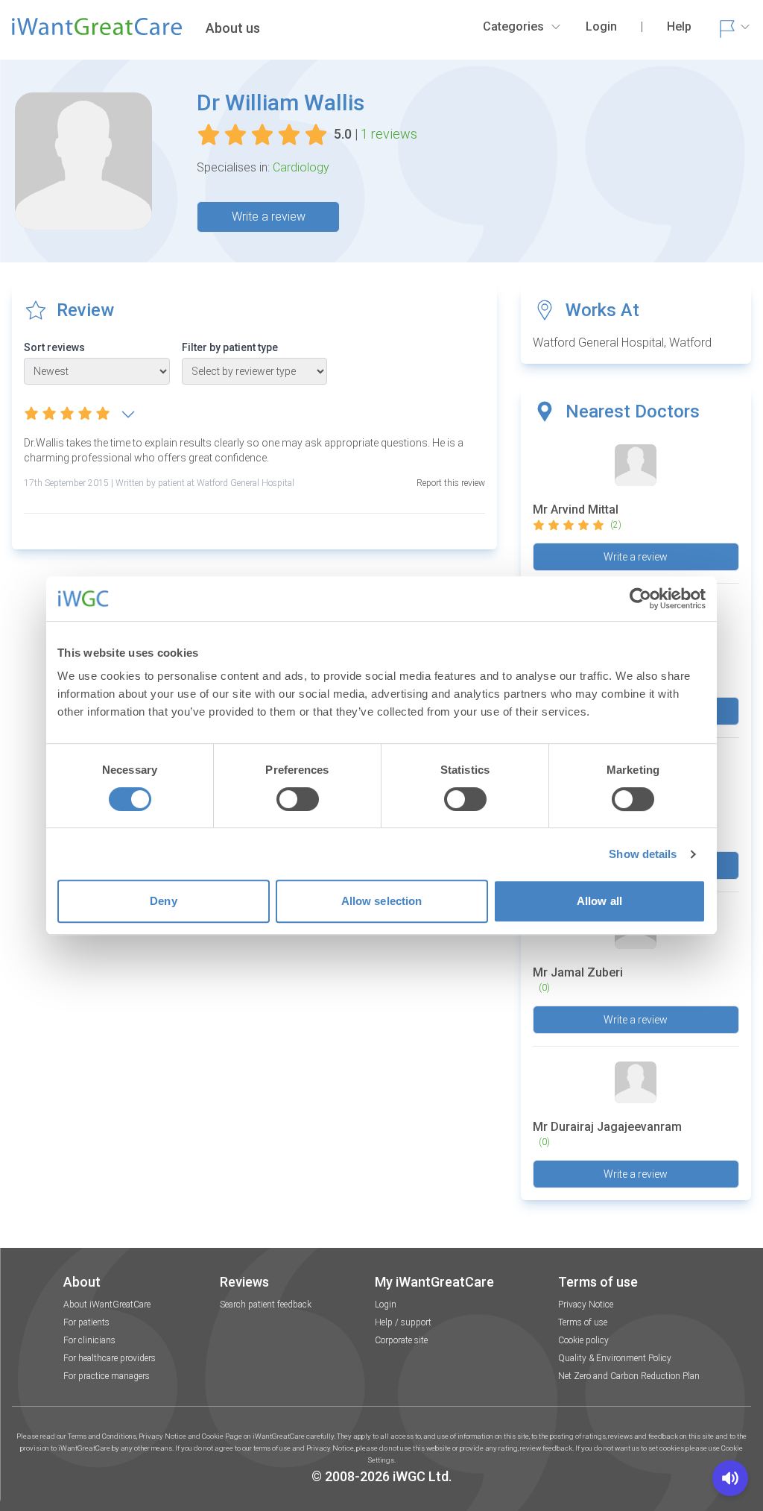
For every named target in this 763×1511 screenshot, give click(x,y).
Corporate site (401, 1340)
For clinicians (89, 1340)
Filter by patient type (230, 347)
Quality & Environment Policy (614, 1358)
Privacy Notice (585, 1304)
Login (385, 1304)
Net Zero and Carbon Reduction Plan (629, 1376)
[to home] (97, 33)
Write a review (268, 216)
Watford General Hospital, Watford (622, 342)
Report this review (451, 483)
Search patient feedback (265, 1304)
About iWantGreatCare (107, 1304)
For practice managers (106, 1376)
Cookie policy (583, 1340)
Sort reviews (54, 347)
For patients (86, 1322)
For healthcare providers (109, 1358)
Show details (643, 854)
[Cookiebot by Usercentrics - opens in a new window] (640, 598)
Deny (163, 901)
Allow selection (381, 901)
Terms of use (582, 1322)
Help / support (403, 1322)
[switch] (297, 799)
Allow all (599, 901)
